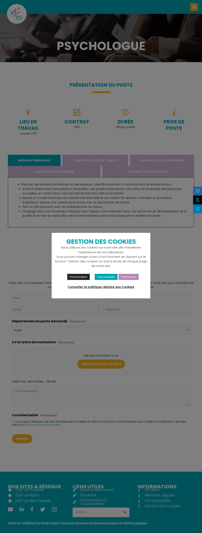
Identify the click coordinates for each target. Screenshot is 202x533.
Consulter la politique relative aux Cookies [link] (101, 287)
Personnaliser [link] (78, 277)
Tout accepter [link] (106, 277)
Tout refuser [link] (128, 277)
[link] (197, 191)
